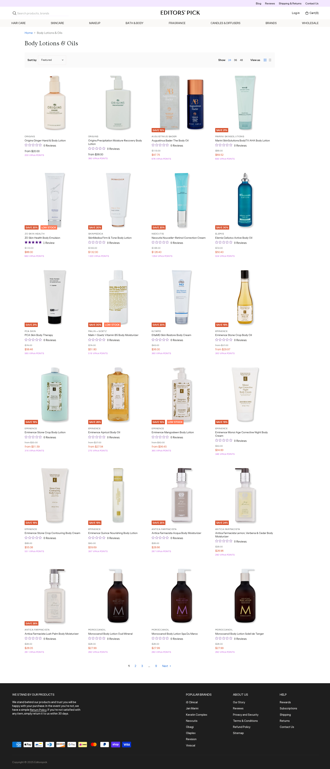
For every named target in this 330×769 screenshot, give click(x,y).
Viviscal (190, 745)
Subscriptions (288, 708)
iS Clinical (192, 702)
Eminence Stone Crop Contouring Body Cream (52, 533)
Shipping (285, 714)
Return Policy (38, 710)
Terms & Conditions (245, 721)
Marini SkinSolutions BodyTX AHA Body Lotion (242, 140)
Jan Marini (192, 708)
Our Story (239, 702)
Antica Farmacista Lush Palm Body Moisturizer (52, 633)
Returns (285, 721)
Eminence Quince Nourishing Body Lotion (113, 533)
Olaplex (191, 733)
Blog (258, 3)
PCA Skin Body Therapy (39, 335)
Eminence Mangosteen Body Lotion (173, 432)
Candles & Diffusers (225, 23)
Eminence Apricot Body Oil (104, 432)
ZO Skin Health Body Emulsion (42, 237)
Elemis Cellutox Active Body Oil (233, 237)
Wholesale (310, 23)
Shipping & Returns (290, 3)
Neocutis (191, 721)
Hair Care (18, 23)
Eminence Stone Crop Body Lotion (45, 432)
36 (235, 60)
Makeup (94, 23)
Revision (191, 739)
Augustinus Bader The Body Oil (170, 140)
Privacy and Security (245, 714)
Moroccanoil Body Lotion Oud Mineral (110, 633)
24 (229, 60)
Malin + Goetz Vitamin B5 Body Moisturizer (113, 335)
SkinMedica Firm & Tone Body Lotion (110, 237)
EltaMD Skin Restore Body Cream (171, 335)
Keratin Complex (196, 714)
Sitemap (238, 733)
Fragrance (177, 23)
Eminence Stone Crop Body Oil (233, 335)
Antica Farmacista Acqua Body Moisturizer (176, 533)
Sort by (32, 60)
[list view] (270, 60)
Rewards (285, 702)
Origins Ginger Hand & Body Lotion (45, 140)
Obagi (190, 727)
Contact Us (312, 3)
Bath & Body (134, 23)
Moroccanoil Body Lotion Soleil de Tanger (239, 633)
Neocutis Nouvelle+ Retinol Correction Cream (178, 237)
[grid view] (265, 60)
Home (29, 32)
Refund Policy (241, 727)
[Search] (14, 13)
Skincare (57, 23)
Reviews (270, 3)
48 (241, 60)
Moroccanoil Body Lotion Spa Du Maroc (175, 633)
